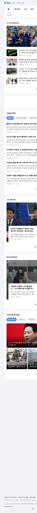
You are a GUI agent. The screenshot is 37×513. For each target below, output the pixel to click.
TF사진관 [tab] (31, 319)
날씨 (22, 3)
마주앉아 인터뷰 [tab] (21, 118)
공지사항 (32, 497)
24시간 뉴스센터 (23, 497)
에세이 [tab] (10, 118)
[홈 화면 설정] (33, 508)
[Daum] (5, 3)
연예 (13, 3)
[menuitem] (8, 9)
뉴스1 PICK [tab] (11, 319)
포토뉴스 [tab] (22, 319)
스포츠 (18, 3)
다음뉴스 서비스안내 (10, 497)
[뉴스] (8, 3)
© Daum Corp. (9, 506)
